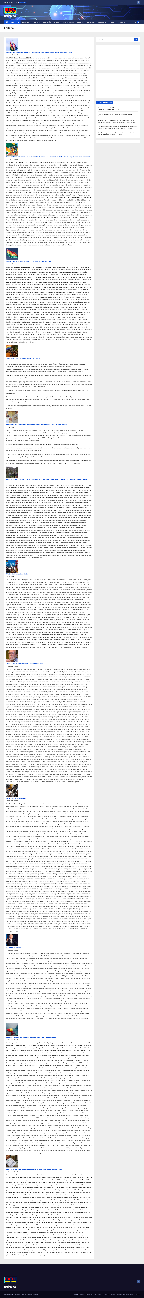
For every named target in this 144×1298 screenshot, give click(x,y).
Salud (56, 22)
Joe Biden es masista (13, 947)
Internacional (68, 22)
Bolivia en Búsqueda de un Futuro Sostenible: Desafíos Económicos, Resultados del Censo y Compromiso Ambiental (48, 157)
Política (36, 22)
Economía (47, 22)
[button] (135, 22)
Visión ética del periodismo (16, 798)
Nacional (25, 22)
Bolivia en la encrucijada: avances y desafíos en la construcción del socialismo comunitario (39, 52)
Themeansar (34, 1294)
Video (112, 22)
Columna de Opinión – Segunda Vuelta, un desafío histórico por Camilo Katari (34, 1169)
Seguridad (102, 22)
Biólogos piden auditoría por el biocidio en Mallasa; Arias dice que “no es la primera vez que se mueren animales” (47, 479)
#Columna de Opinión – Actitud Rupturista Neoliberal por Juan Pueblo (31, 1037)
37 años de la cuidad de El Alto (17, 574)
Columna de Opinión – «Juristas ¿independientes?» (24, 663)
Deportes (91, 22)
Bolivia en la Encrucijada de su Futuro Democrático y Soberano (28, 261)
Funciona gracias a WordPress (12, 1294)
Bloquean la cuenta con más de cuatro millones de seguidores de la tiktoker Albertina (37, 424)
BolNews (10, 15)
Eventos (80, 22)
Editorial (15, 22)
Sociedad (121, 22)
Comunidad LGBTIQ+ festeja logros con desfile (23, 358)
